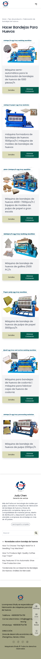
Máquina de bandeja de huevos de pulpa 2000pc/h (20, 445)
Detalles (11, 90)
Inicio (4, 19)
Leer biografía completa (20, 524)
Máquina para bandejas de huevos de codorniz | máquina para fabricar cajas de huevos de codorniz (19, 386)
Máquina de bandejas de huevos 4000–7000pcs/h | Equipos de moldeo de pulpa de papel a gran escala (20, 205)
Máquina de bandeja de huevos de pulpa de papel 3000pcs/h (20, 324)
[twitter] (23, 642)
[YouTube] (14, 642)
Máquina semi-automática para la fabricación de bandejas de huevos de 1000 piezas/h (19, 76)
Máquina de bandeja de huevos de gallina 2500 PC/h (19, 266)
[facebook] (18, 642)
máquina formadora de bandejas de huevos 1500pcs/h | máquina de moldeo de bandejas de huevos (19, 141)
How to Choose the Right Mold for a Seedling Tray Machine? (18, 547)
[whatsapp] (27, 642)
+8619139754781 (18, 615)
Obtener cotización (29, 90)
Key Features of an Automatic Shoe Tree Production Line (18, 562)
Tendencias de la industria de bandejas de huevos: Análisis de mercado (20, 569)
